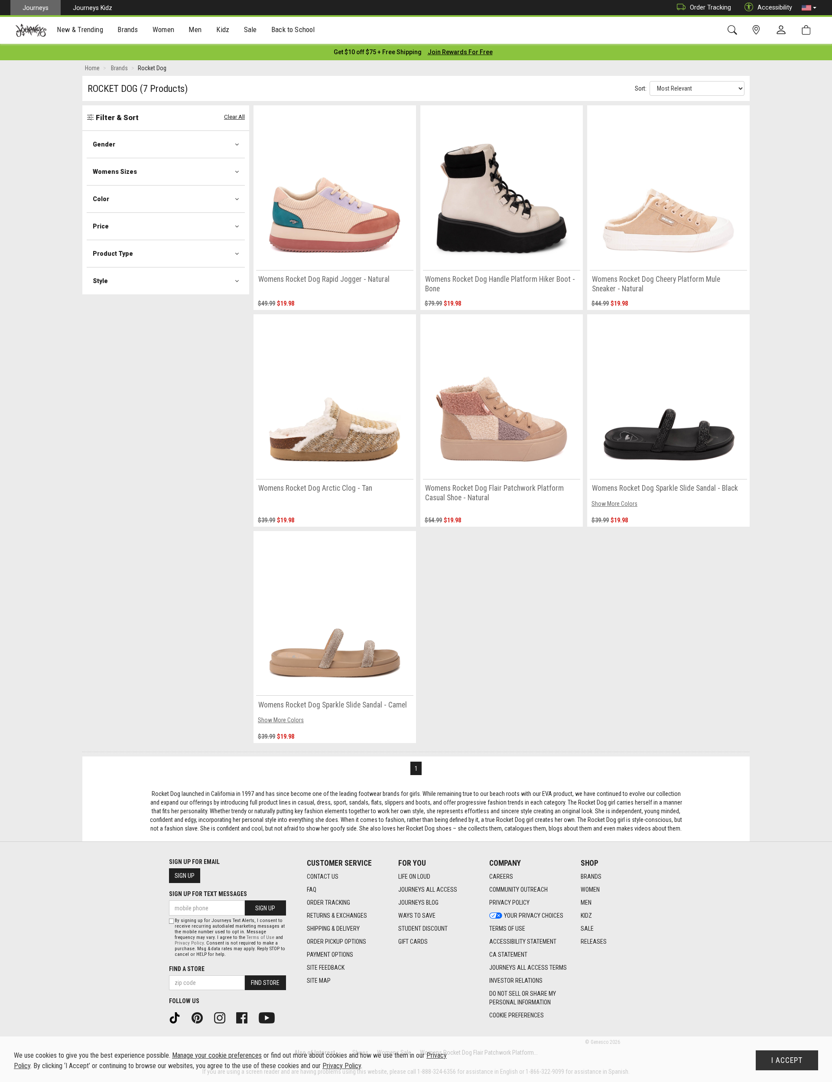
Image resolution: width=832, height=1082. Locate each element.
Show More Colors (614, 503)
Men (586, 902)
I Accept (787, 1060)
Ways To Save (417, 915)
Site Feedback (325, 967)
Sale (587, 928)
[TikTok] (177, 1017)
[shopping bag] (808, 30)
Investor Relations (516, 980)
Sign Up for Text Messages (208, 893)
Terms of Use (507, 928)
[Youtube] (270, 1017)
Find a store (187, 968)
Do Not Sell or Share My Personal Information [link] (522, 998)
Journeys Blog (418, 902)
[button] (809, 8)
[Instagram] (222, 1017)
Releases (594, 941)
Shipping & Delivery (333, 928)
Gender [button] (104, 144)
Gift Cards (413, 941)
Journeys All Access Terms (528, 967)
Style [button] (100, 280)
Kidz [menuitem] (223, 29)
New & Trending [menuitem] (80, 29)
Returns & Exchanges (337, 915)
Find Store (265, 982)
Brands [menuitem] (127, 29)
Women (590, 889)
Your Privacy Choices (533, 915)
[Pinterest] (200, 1017)
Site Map (319, 980)
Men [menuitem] (195, 29)
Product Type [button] (113, 253)
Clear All (234, 117)
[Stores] (758, 30)
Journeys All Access (427, 889)
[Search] (734, 30)
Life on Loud (414, 876)
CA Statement (508, 954)
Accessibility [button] (774, 7)
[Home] (31, 30)
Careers (501, 876)
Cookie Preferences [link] (516, 1015)
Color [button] (101, 199)
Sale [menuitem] (250, 29)
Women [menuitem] (163, 29)
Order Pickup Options (336, 941)
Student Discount (423, 928)
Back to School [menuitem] (293, 29)
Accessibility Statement (522, 941)
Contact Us (322, 876)
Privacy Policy (509, 902)
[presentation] (80, 30)
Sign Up (185, 875)
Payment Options (330, 954)
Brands (591, 876)
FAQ (311, 889)
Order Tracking (710, 7)
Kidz (586, 915)
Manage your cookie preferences (217, 1055)
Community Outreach (518, 889)
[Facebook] (245, 1017)
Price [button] (101, 226)
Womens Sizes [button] (115, 171)
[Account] (783, 30)
